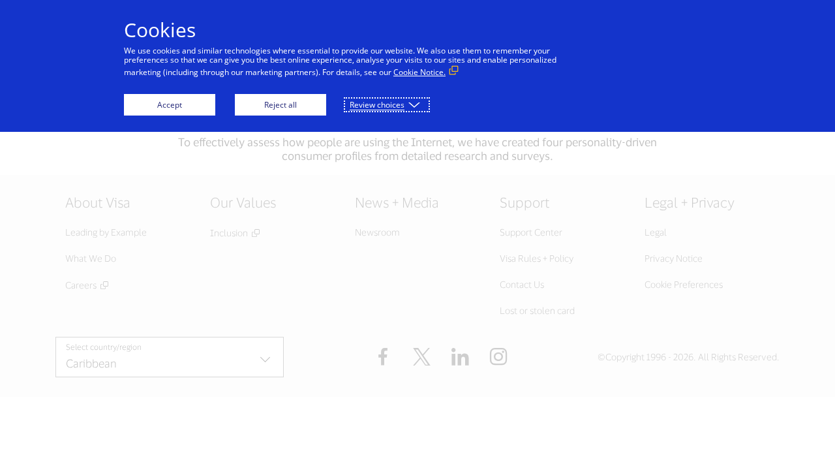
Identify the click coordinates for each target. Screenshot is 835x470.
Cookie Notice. (419, 72)
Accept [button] (169, 104)
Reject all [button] (280, 104)
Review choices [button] (377, 104)
